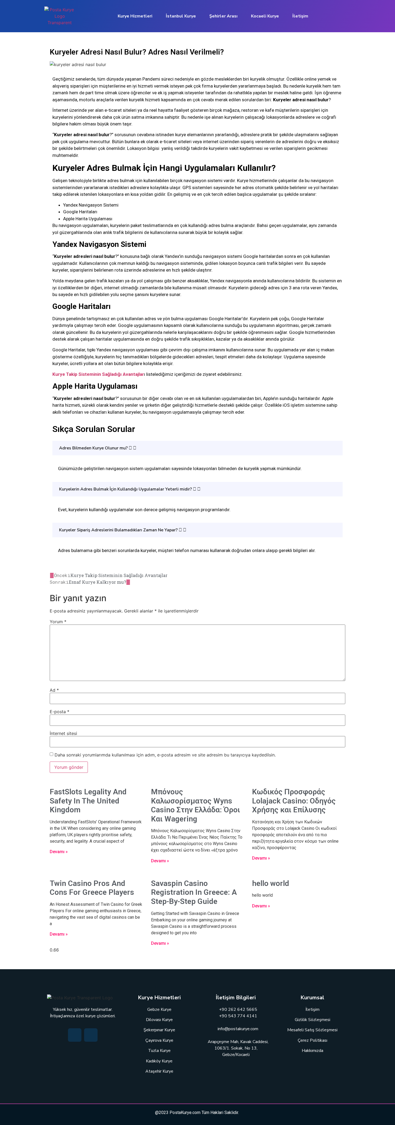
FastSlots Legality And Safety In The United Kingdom (88, 800)
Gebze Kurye (159, 1009)
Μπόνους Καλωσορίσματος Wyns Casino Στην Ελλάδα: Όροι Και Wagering (195, 805)
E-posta (59, 711)
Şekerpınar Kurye (159, 1030)
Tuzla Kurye (159, 1051)
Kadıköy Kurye (159, 1061)
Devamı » (59, 851)
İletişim (300, 16)
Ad (54, 690)
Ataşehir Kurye (159, 1071)
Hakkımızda (312, 1051)
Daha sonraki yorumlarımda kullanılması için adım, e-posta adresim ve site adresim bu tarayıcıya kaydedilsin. (165, 755)
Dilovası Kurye (159, 1020)
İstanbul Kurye (181, 16)
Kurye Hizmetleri (135, 16)
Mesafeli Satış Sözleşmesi (312, 1030)
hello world (270, 883)
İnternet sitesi (63, 733)
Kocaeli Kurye (265, 16)
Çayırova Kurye (159, 1040)
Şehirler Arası (223, 16)
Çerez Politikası (312, 1040)
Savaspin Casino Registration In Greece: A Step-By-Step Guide (194, 892)
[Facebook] (74, 1035)
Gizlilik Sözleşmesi (312, 1020)
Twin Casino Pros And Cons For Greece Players (92, 888)
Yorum (58, 621)
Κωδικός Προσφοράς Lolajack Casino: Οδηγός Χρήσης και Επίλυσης (294, 800)
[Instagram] (91, 1035)
